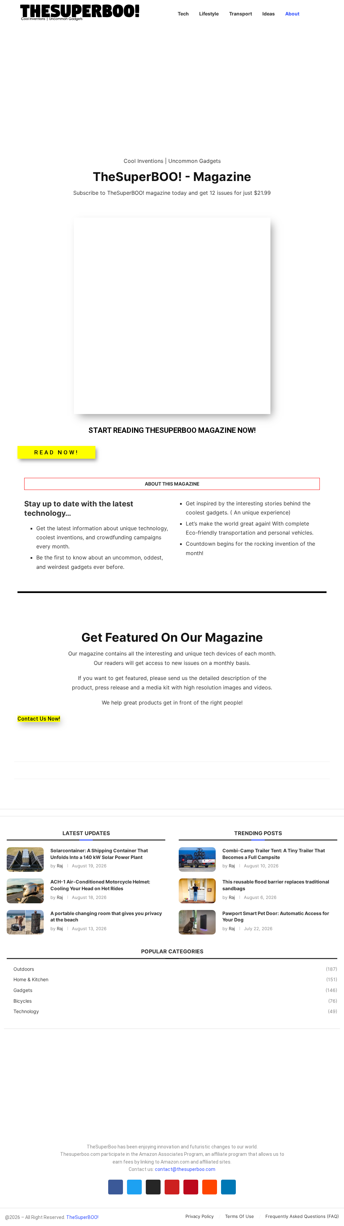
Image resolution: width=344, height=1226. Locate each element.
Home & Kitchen (175, 979)
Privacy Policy (199, 1216)
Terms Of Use (239, 1216)
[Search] (326, 13)
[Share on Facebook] (169, 770)
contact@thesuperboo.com (185, 1169)
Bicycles (175, 1001)
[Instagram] (153, 1187)
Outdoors (175, 969)
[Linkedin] (228, 1187)
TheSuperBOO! (82, 1217)
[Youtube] (172, 1187)
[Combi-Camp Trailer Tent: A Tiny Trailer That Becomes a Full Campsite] (197, 859)
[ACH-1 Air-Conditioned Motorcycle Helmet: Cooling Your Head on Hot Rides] (25, 890)
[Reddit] (209, 1187)
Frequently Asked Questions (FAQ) (302, 1216)
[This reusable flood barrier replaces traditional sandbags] (197, 890)
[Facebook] (115, 1187)
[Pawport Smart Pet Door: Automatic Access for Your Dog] (197, 922)
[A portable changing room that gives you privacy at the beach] (25, 922)
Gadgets (175, 990)
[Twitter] (134, 1187)
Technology (175, 1011)
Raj (60, 865)
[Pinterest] (190, 1187)
